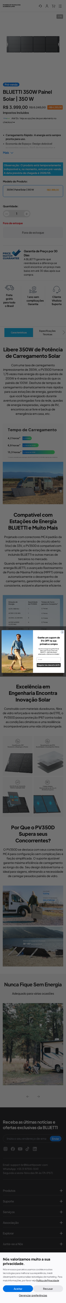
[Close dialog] (62, 632)
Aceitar (18, 1288)
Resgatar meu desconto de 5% (49, 665)
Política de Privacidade (47, 1280)
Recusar (48, 1288)
